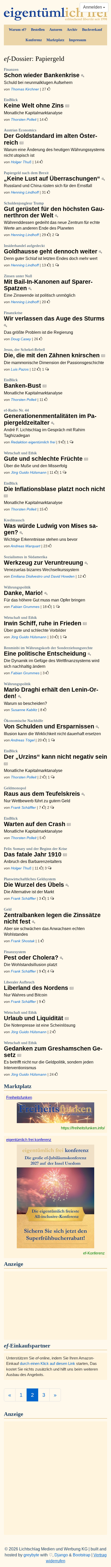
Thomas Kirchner (25, 89)
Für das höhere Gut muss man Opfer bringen (44, 600)
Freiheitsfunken (19, 1097)
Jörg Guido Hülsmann (28, 472)
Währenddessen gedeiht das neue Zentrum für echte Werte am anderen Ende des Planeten (52, 225)
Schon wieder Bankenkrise (42, 73)
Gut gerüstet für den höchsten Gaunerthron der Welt (54, 210)
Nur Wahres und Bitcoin (25, 995)
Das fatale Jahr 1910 (35, 852)
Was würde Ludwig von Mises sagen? (51, 527)
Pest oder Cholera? (32, 955)
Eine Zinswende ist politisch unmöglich (39, 295)
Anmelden (93, 7)
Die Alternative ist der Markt (29, 892)
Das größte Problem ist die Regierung (38, 332)
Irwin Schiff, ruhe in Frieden (43, 621)
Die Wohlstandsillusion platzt (30, 964)
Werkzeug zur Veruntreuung (44, 560)
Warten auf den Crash (35, 821)
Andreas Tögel (23, 740)
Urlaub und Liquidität (34, 1016)
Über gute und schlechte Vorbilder (35, 630)
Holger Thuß (21, 162)
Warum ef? (17, 30)
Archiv (72, 30)
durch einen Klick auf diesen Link (47, 1363)
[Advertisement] (55, 1304)
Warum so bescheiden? (25, 703)
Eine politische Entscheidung (48, 651)
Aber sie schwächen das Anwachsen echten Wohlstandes (44, 931)
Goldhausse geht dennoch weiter (51, 249)
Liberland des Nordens (37, 985)
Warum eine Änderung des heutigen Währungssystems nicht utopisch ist (54, 152)
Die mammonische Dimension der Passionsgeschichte (54, 362)
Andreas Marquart (25, 546)
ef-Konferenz (94, 1253)
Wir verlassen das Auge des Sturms (54, 316)
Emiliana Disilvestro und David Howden (43, 576)
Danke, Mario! (24, 590)
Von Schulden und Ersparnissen (50, 724)
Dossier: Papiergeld (34, 58)
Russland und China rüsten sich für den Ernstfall (48, 185)
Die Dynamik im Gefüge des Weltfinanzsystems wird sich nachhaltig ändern (51, 663)
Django (61, 1555)
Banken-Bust (23, 383)
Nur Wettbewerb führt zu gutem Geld (37, 801)
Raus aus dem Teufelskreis (43, 791)
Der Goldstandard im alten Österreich (50, 137)
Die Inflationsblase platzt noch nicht (54, 486)
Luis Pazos (20, 369)
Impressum (77, 40)
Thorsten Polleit (23, 119)
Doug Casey (21, 339)
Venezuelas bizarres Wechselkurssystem (41, 570)
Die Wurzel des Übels (35, 882)
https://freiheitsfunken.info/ (83, 1128)
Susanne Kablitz (24, 710)
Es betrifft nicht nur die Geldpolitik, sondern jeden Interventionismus (48, 1065)
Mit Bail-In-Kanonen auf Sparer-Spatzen (48, 283)
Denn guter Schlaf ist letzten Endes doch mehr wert (50, 258)
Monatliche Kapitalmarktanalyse (33, 113)
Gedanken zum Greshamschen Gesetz (53, 1049)
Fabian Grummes (25, 607)
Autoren (55, 30)
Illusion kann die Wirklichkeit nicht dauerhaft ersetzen (52, 734)
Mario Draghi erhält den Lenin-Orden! (51, 690)
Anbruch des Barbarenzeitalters (33, 861)
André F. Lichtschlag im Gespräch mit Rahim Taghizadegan (44, 433)
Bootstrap (81, 1555)
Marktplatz (55, 40)
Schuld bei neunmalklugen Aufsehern (38, 82)
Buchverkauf (92, 30)
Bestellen (38, 30)
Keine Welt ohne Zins (34, 103)
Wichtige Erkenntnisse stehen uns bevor (40, 539)
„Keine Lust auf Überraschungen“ (53, 176)
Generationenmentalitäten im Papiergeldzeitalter (50, 417)
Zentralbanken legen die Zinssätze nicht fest (52, 916)
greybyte (31, 1555)
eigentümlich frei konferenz (28, 1139)
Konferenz (34, 40)
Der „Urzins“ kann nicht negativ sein (55, 754)
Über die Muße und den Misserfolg (35, 466)
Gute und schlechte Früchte (44, 456)
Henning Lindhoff (25, 192)
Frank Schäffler (23, 807)
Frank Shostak (23, 941)
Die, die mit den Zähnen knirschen (52, 353)
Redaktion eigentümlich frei (33, 442)
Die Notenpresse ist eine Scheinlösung (39, 1025)
